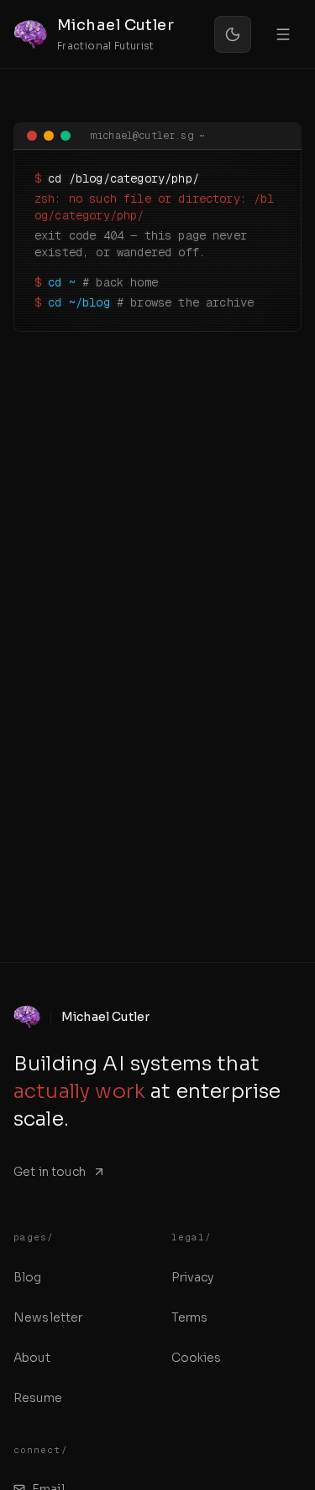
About (31, 1357)
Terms (189, 1317)
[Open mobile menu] (283, 34)
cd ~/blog (78, 302)
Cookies (196, 1357)
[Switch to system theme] (232, 34)
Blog (27, 1277)
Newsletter (48, 1317)
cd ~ (62, 282)
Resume (37, 1397)
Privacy (192, 1277)
